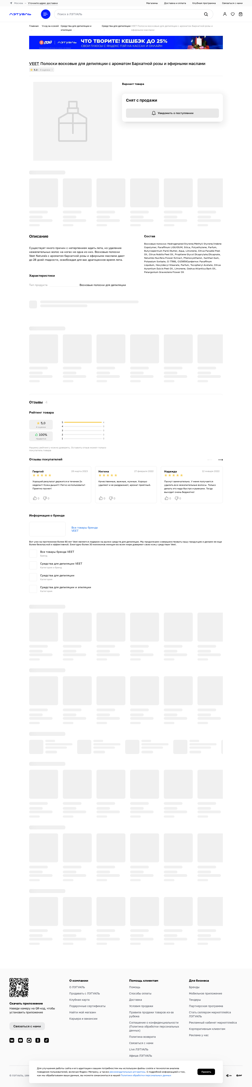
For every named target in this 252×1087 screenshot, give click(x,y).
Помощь (134, 987)
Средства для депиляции (116, 25)
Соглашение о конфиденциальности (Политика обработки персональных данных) (154, 1026)
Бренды (194, 987)
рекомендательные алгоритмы (127, 1071)
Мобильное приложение (205, 993)
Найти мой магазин (82, 1012)
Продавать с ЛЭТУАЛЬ (84, 993)
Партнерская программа (206, 1006)
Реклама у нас (199, 1035)
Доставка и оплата (175, 3)
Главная (34, 25)
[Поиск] (206, 14)
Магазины (152, 3)
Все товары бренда (84, 402)
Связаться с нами (232, 3)
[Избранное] (233, 14)
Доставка (135, 999)
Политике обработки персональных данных (146, 1075)
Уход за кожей (50, 25)
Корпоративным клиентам (207, 1028)
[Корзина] (241, 14)
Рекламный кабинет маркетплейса (213, 1022)
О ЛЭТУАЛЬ (77, 987)
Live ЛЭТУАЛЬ (138, 1049)
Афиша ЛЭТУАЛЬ (140, 1055)
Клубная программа (204, 3)
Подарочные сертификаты (87, 1006)
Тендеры (195, 999)
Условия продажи (141, 1006)
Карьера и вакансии (83, 1018)
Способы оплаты (140, 993)
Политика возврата (142, 1036)
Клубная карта (79, 999)
